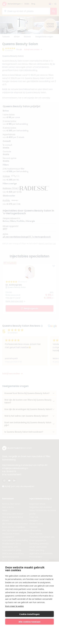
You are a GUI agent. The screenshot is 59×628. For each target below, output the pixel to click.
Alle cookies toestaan (29, 621)
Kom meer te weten (14, 606)
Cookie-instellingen (29, 614)
